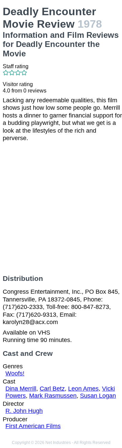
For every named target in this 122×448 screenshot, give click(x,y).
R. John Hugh (24, 410)
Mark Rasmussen (53, 395)
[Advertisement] (61, 208)
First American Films (33, 426)
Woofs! (14, 373)
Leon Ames (83, 388)
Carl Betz (52, 388)
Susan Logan (98, 395)
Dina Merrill (20, 388)
